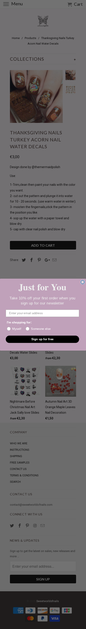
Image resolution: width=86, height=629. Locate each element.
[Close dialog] (82, 282)
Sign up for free (42, 339)
